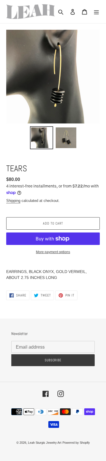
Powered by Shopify (76, 442)
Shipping (13, 201)
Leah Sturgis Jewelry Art (44, 442)
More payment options (53, 252)
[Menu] (96, 11)
